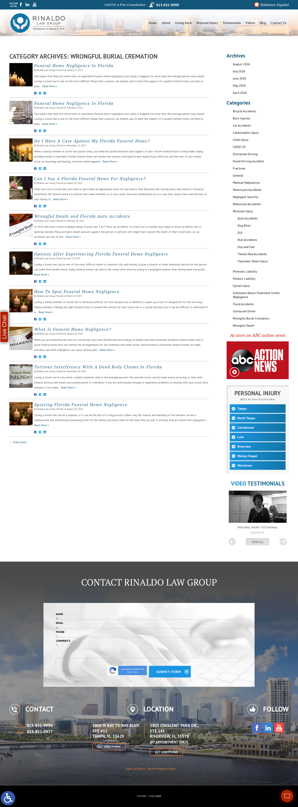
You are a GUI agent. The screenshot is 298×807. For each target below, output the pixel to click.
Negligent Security (245, 197)
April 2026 (240, 93)
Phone (60, 632)
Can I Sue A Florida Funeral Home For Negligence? (90, 178)
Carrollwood (245, 428)
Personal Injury (207, 23)
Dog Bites (244, 225)
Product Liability (244, 279)
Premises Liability (245, 271)
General (238, 175)
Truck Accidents (243, 304)
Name (59, 614)
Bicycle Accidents (244, 111)
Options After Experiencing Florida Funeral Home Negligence (101, 254)
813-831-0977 (40, 731)
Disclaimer (155, 796)
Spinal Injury (241, 286)
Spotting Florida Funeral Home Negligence (80, 404)
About (166, 23)
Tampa (242, 409)
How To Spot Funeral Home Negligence (77, 291)
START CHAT (272, 775)
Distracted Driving (245, 154)
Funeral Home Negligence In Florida (73, 65)
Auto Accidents (247, 218)
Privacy (129, 672)
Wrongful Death (243, 326)
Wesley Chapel (247, 456)
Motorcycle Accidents (247, 190)
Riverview (244, 447)
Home (153, 23)
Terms (135, 672)
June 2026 (239, 78)
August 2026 (241, 64)
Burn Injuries (241, 118)
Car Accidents (242, 125)
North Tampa (246, 418)
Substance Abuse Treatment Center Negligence (256, 295)
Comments (63, 641)
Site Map (141, 796)
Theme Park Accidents (252, 254)
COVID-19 (239, 147)
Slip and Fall (245, 247)
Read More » (49, 86)
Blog (263, 23)
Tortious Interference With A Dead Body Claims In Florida (98, 367)
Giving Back (183, 23)
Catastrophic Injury (246, 133)
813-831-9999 (167, 5)
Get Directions (108, 746)
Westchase (244, 465)
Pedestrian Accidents (247, 204)
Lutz (240, 437)
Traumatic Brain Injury (252, 261)
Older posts (18, 442)
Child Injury (240, 140)
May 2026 (239, 86)
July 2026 (239, 71)
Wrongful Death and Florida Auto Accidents (82, 216)
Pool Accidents (247, 240)
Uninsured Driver (244, 311)
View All (257, 542)
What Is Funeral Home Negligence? (72, 329)
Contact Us (278, 23)
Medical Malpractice (246, 183)
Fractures (239, 168)
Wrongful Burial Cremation (251, 318)
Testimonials (232, 23)
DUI (239, 233)
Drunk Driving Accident (248, 161)
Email (59, 623)
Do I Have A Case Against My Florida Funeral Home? (92, 141)
